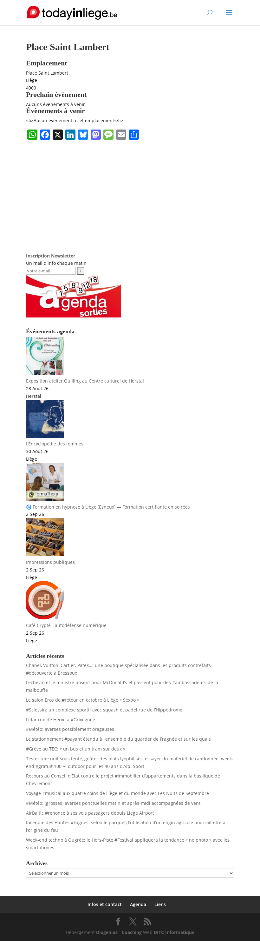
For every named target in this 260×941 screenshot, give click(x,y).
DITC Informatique (174, 932)
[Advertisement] (130, 190)
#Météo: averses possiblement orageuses (70, 729)
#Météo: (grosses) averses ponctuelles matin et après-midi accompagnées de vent (113, 803)
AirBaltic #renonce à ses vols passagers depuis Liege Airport (90, 813)
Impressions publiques (50, 562)
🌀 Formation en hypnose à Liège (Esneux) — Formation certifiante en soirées (108, 507)
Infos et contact (105, 904)
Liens (160, 904)
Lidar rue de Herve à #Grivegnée (60, 720)
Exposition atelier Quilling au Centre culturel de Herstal (85, 381)
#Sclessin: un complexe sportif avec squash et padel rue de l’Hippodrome (104, 710)
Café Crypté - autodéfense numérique (66, 625)
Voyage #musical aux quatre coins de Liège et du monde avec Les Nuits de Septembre (117, 793)
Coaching (132, 932)
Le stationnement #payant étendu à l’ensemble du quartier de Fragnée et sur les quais (118, 739)
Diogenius (107, 932)
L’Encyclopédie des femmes (54, 444)
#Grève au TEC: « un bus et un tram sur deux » (75, 749)
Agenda (138, 904)
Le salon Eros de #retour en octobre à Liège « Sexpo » (82, 700)
